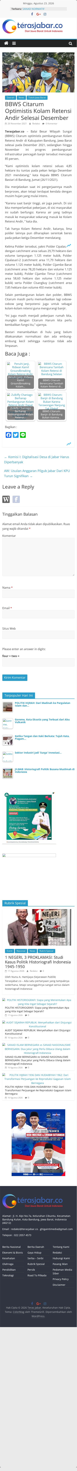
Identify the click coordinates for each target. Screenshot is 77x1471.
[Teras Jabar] (6, 43)
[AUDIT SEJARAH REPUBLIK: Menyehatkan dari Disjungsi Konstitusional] (37, 1022)
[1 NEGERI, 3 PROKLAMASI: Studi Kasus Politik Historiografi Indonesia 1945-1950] (38, 911)
